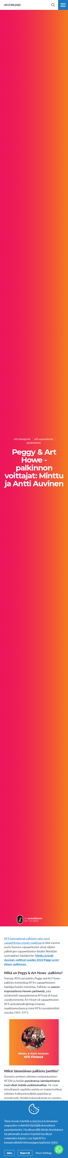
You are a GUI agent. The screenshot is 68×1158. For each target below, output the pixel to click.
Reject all (25, 1153)
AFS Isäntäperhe (22, 439)
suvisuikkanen (35, 918)
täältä (54, 1142)
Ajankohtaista (33, 442)
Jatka (9, 1153)
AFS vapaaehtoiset (43, 439)
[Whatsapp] (58, 1149)
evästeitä (35, 1121)
